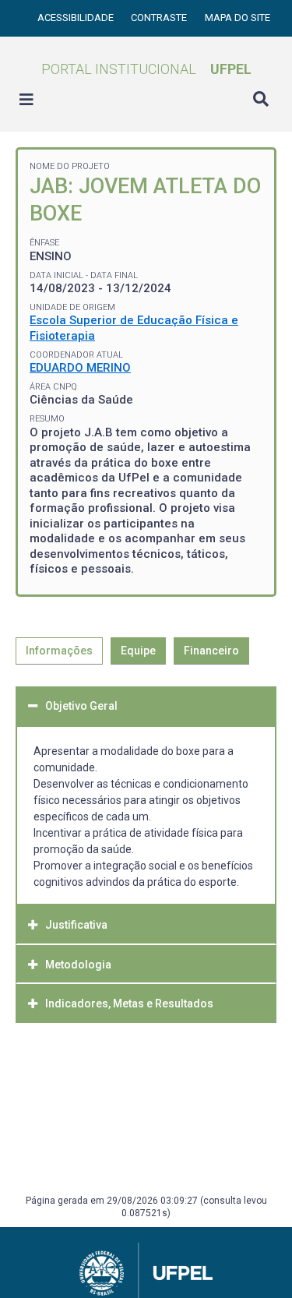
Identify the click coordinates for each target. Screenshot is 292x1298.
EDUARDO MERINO (80, 368)
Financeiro (211, 650)
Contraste (160, 17)
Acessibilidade (76, 17)
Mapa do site (237, 17)
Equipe (138, 650)
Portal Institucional (146, 69)
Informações (59, 650)
